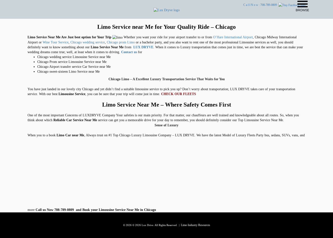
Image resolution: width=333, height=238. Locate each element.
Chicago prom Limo (121, 42)
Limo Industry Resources (195, 225)
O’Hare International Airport (233, 37)
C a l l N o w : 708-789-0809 (260, 5)
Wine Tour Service (56, 42)
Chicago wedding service (87, 42)
